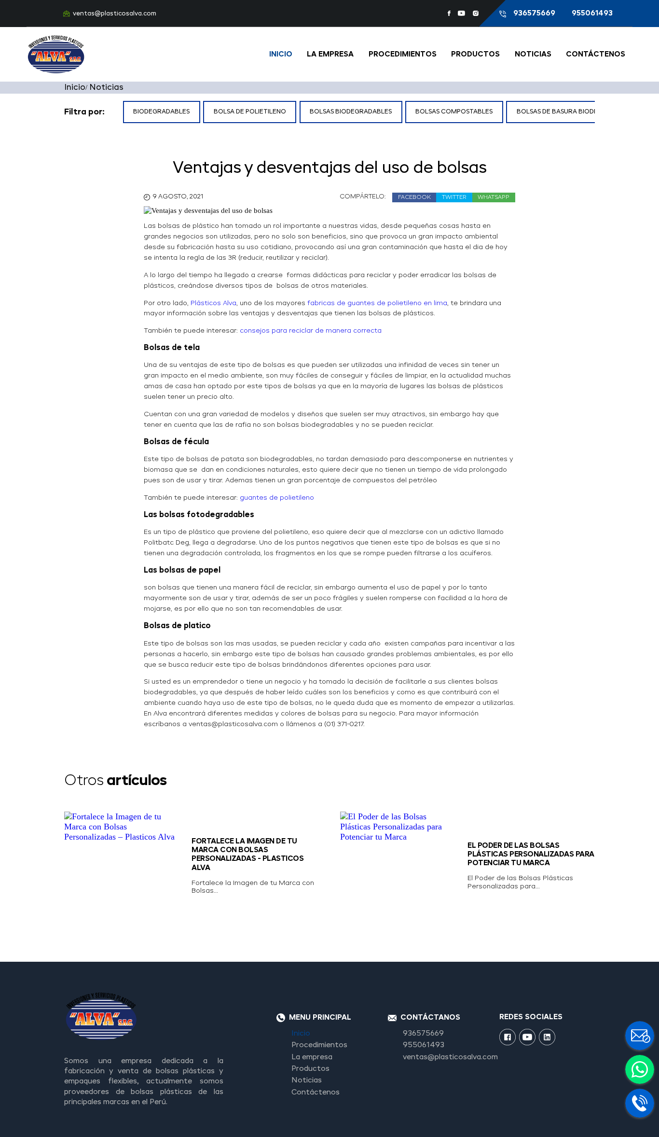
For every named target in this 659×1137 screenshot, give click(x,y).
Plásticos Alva (213, 303)
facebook (414, 197)
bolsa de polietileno (250, 112)
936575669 (535, 13)
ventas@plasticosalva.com (114, 14)
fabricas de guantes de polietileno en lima (377, 303)
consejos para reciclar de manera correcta (312, 330)
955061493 (592, 13)
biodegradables (161, 112)
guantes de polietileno (277, 497)
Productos (475, 54)
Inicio (280, 54)
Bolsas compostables (454, 112)
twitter (454, 197)
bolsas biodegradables (351, 112)
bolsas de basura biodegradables (576, 112)
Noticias (533, 54)
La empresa (330, 54)
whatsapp (493, 197)
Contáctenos (595, 54)
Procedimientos (403, 54)
